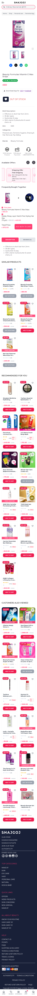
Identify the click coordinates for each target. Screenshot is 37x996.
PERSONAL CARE (8, 879)
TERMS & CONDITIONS (10, 951)
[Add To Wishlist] (6, 99)
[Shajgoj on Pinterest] (16, 855)
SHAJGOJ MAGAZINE (9, 840)
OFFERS (5, 896)
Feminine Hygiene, (20, 133)
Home (5, 13)
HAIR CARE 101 (7, 922)
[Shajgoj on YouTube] (10, 855)
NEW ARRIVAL (7, 905)
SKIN (3, 871)
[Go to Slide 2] (23, 55)
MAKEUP (5, 868)
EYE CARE (5, 873)
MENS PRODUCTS (8, 899)
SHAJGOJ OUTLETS (9, 843)
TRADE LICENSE (8, 957)
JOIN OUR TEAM (8, 846)
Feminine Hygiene (31, 13)
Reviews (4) (27, 239)
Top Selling (17, 135)
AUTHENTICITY (7, 849)
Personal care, (7, 133)
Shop (10, 13)
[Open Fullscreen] (33, 48)
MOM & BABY (7, 885)
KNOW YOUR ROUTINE (10, 919)
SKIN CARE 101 (7, 925)
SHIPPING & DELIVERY (10, 948)
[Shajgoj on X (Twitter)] (6, 855)
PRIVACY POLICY (8, 960)
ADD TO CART (27, 330)
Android (28, 91)
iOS (21, 91)
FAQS (4, 945)
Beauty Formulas (17, 141)
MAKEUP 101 (6, 928)
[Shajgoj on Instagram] (13, 855)
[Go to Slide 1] (14, 55)
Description (10, 239)
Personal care (18, 13)
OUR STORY (6, 837)
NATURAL (5, 882)
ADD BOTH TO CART (23, 227)
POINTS (5, 942)
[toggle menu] (3, 2)
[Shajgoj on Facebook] (3, 855)
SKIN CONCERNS (8, 902)
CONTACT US (6, 939)
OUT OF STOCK (9, 296)
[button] (18, 34)
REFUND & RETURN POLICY (12, 954)
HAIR (4, 876)
